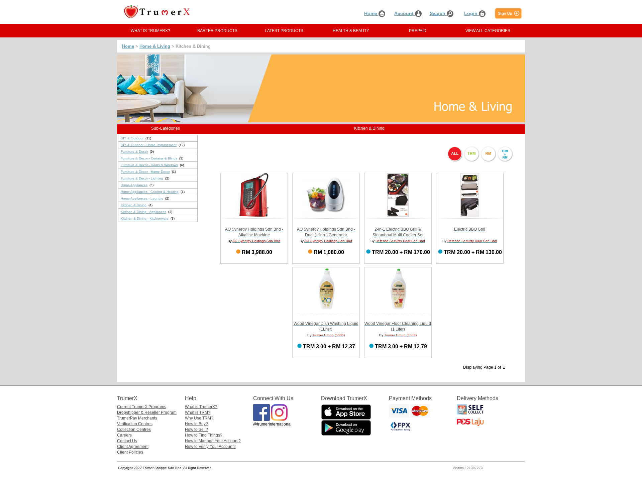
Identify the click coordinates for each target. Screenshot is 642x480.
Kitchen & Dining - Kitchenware (145, 218)
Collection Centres (134, 429)
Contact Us (127, 441)
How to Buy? (196, 424)
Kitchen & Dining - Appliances (143, 212)
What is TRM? (197, 412)
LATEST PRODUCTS (284, 30)
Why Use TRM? (199, 418)
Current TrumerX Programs (141, 406)
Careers (124, 435)
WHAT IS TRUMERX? (150, 30)
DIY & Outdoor (132, 138)
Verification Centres (134, 424)
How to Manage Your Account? (213, 441)
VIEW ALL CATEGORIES (487, 30)
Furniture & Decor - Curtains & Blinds (149, 158)
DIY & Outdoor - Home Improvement (149, 145)
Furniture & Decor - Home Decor (145, 171)
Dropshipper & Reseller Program (147, 412)
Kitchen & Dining (133, 205)
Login (471, 13)
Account (404, 13)
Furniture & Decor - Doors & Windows (149, 165)
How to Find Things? (203, 435)
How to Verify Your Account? (210, 446)
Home (371, 13)
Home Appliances (134, 185)
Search (438, 13)
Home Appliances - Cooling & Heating (150, 192)
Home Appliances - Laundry (142, 198)
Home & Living (154, 46)
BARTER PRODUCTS (217, 30)
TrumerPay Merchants (137, 418)
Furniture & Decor (134, 151)
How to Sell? (196, 429)
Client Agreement (132, 446)
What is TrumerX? (201, 406)
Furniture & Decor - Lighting (142, 178)
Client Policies (130, 452)
